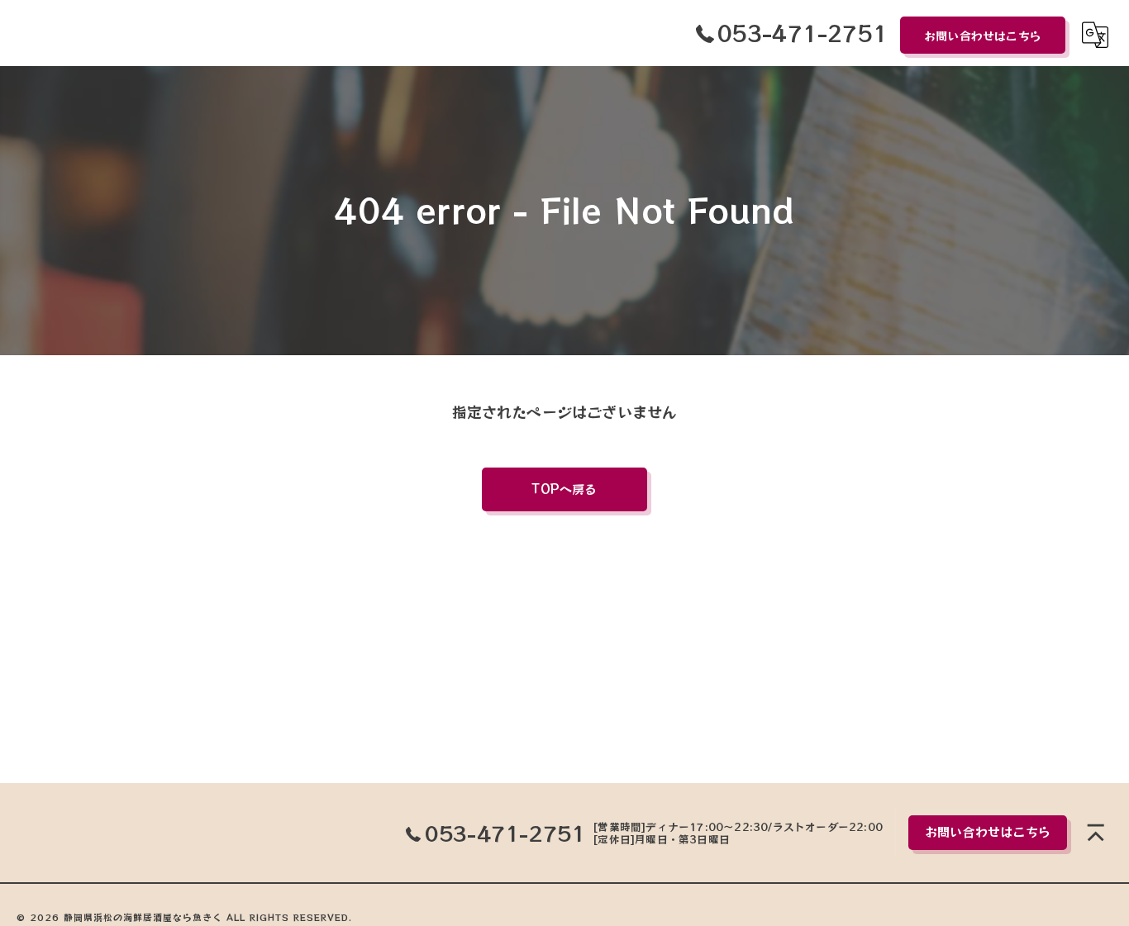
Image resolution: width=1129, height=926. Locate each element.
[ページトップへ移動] (1095, 832)
